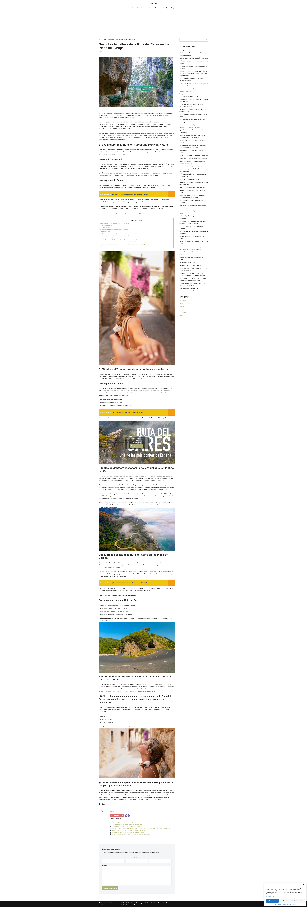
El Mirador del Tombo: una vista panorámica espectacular (115, 229)
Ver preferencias (298, 900)
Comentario (105, 865)
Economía (144, 8)
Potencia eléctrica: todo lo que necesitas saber (192, 187)
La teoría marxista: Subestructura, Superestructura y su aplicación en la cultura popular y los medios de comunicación (141, 828)
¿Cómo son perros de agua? (187, 262)
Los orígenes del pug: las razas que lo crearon (192, 50)
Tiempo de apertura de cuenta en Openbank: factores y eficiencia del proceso (131, 834)
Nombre (104, 858)
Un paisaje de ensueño (106, 225)
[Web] (126, 815)
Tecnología (166, 8)
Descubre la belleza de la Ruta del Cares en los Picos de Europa (116, 235)
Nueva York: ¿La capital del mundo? (189, 179)
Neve (100, 902)
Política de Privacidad (286, 904)
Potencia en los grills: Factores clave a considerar (193, 155)
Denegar (285, 900)
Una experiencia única (105, 227)
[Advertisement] (153, 21)
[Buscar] (206, 40)
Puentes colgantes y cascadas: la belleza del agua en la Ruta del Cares (118, 233)
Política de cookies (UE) (128, 905)
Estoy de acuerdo (136, 446)
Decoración (135, 8)
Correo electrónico (131, 858)
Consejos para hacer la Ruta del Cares (110, 237)
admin (112, 811)
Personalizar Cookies (164, 903)
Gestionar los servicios (271, 896)
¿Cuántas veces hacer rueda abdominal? (191, 265)
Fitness (151, 8)
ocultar (139, 220)
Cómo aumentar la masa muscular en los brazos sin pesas (126, 826)
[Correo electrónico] (129, 815)
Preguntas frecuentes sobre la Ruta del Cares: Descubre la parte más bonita (119, 240)
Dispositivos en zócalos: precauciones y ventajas (193, 158)
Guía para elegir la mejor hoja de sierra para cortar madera (127, 824)
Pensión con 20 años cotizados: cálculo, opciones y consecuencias (129, 830)
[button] (304, 885)
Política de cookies (277, 904)
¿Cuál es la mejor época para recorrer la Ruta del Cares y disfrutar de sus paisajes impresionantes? (126, 244)
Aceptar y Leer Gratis (272, 900)
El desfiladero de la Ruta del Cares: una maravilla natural (114, 223)
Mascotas (158, 8)
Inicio (100, 39)
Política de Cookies (150, 903)
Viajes (173, 8)
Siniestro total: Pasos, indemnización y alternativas (124, 822)
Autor (101, 246)
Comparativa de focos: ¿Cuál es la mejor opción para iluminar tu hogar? (130, 832)
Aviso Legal (294, 904)
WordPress (102, 905)
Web (150, 858)
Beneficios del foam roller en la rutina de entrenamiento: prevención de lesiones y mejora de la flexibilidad (193, 169)
